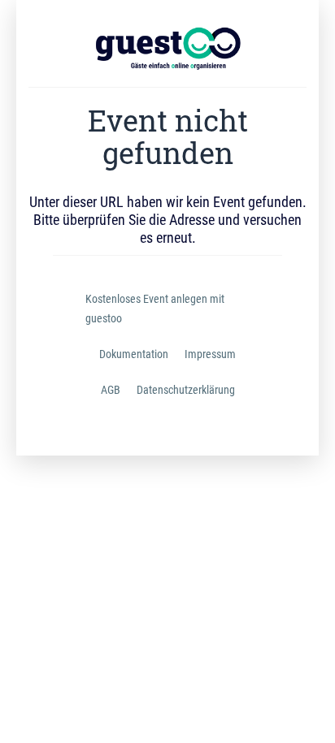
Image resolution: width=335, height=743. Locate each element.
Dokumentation (133, 354)
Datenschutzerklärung (186, 389)
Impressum (210, 354)
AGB (110, 389)
